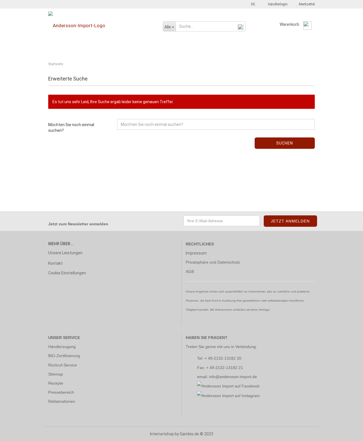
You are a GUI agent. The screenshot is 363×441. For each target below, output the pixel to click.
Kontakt (55, 263)
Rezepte (55, 383)
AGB (190, 271)
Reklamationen (61, 401)
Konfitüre (163, 49)
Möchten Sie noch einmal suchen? (71, 127)
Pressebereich (61, 392)
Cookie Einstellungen (67, 273)
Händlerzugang (62, 346)
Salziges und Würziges (285, 49)
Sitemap (55, 374)
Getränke (136, 49)
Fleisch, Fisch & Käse (98, 49)
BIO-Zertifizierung (64, 355)
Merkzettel (306, 4)
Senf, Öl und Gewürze (202, 49)
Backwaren (59, 49)
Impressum (196, 253)
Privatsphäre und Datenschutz (213, 262)
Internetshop (162, 434)
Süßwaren (243, 49)
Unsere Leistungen (65, 253)
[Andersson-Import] (101, 26)
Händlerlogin (277, 4)
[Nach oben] (347, 432)
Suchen (284, 143)
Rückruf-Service (62, 365)
